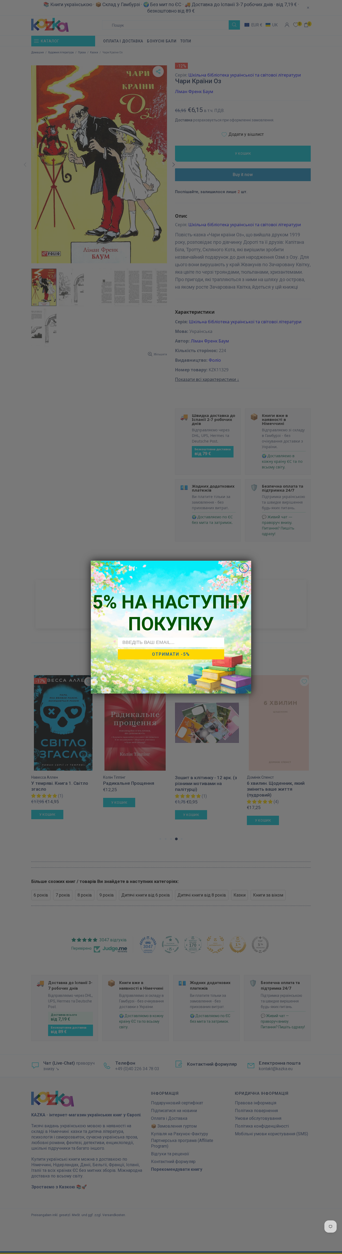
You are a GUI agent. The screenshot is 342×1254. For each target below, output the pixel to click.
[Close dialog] (243, 568)
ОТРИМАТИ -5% (171, 654)
